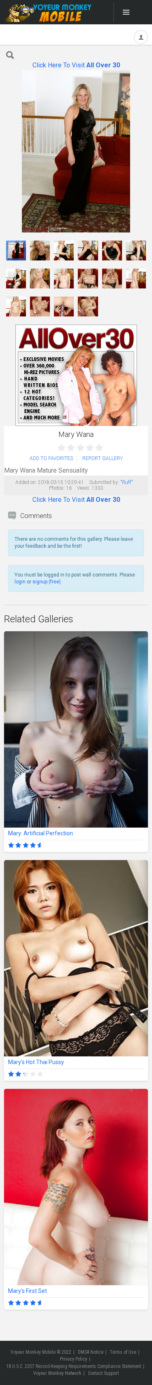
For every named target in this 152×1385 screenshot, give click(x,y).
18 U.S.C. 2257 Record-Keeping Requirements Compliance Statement (73, 1366)
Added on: (26, 482)
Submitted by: (104, 482)
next (141, 151)
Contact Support (103, 1373)
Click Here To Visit (76, 65)
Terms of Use (123, 1352)
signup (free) (46, 582)
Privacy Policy (73, 1359)
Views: (83, 488)
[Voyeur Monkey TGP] (48, 12)
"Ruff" (126, 482)
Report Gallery (102, 458)
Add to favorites (51, 458)
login (20, 582)
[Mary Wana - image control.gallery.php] (16, 250)
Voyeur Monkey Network (57, 1373)
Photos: (57, 488)
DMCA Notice (90, 1352)
